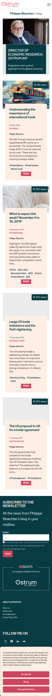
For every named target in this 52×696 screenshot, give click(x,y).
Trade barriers (32, 165)
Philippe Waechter (16, 134)
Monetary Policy (18, 378)
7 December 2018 (16, 337)
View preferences (26, 689)
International (16, 233)
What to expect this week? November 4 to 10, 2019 (24, 218)
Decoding (13, 128)
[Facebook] (12, 641)
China (13, 270)
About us (6, 608)
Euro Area (23, 270)
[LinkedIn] (18, 641)
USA (14, 381)
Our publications (9, 614)
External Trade (17, 341)
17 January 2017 (15, 438)
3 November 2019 (16, 230)
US (28, 277)
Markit (39, 273)
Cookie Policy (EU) (10, 617)
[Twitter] (5, 641)
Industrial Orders (19, 273)
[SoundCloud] (24, 641)
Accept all (26, 674)
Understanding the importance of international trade (22, 113)
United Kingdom (16, 441)
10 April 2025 (14, 125)
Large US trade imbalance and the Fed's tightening (22, 325)
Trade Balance (17, 165)
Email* (6, 533)
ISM (31, 273)
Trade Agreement (18, 478)
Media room (7, 611)
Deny (26, 682)
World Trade (17, 169)
